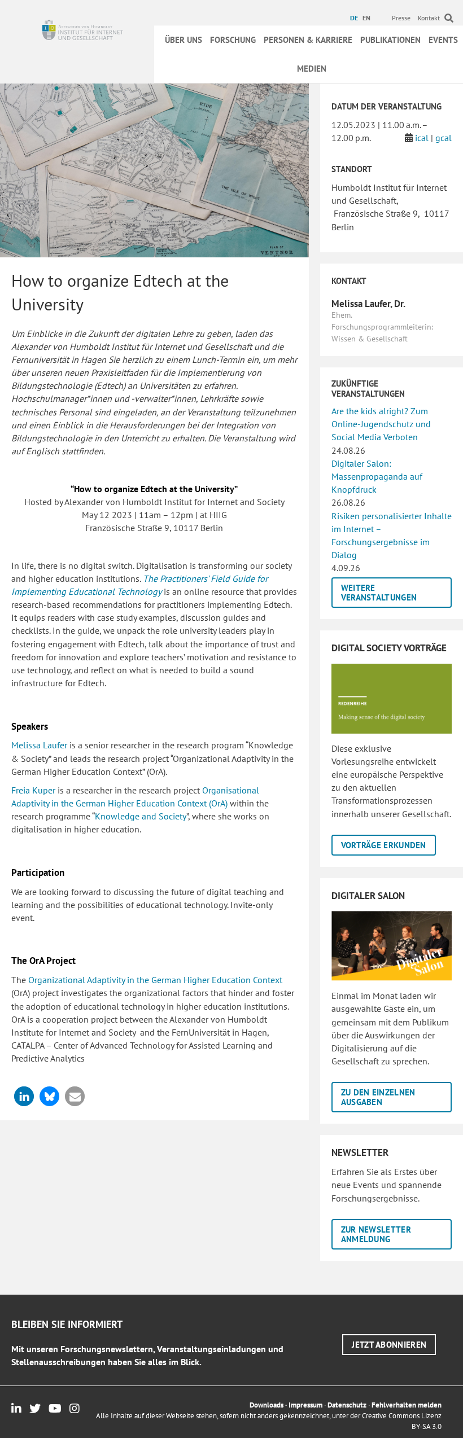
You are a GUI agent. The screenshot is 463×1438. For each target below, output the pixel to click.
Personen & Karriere (308, 39)
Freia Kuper (33, 790)
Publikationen (390, 39)
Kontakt (429, 18)
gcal (443, 137)
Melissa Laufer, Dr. (368, 303)
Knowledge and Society (140, 816)
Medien (311, 68)
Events (443, 39)
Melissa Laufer (40, 745)
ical (422, 137)
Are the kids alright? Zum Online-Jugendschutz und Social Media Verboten (381, 423)
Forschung (233, 39)
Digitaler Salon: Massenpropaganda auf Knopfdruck (376, 476)
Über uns (183, 39)
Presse (401, 18)
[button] (24, 1096)
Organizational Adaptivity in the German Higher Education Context (155, 979)
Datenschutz (346, 1405)
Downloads (266, 1405)
